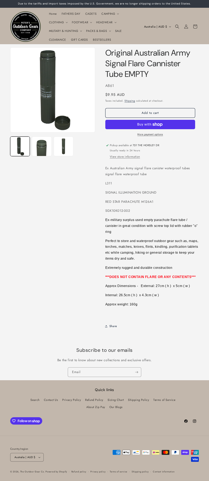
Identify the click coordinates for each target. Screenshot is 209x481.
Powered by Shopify (56, 471)
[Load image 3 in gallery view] (63, 146)
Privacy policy (98, 471)
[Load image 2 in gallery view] (41, 146)
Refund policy (78, 471)
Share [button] (113, 326)
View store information (125, 157)
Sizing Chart (116, 400)
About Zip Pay (95, 407)
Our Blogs (116, 407)
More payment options (150, 134)
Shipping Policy (138, 400)
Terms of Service (164, 400)
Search (35, 400)
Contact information (164, 471)
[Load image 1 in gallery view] (20, 146)
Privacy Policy (71, 400)
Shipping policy (140, 471)
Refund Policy (94, 400)
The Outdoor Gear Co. (32, 471)
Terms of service (118, 471)
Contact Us (51, 400)
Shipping (130, 101)
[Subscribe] (136, 372)
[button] (110, 13)
